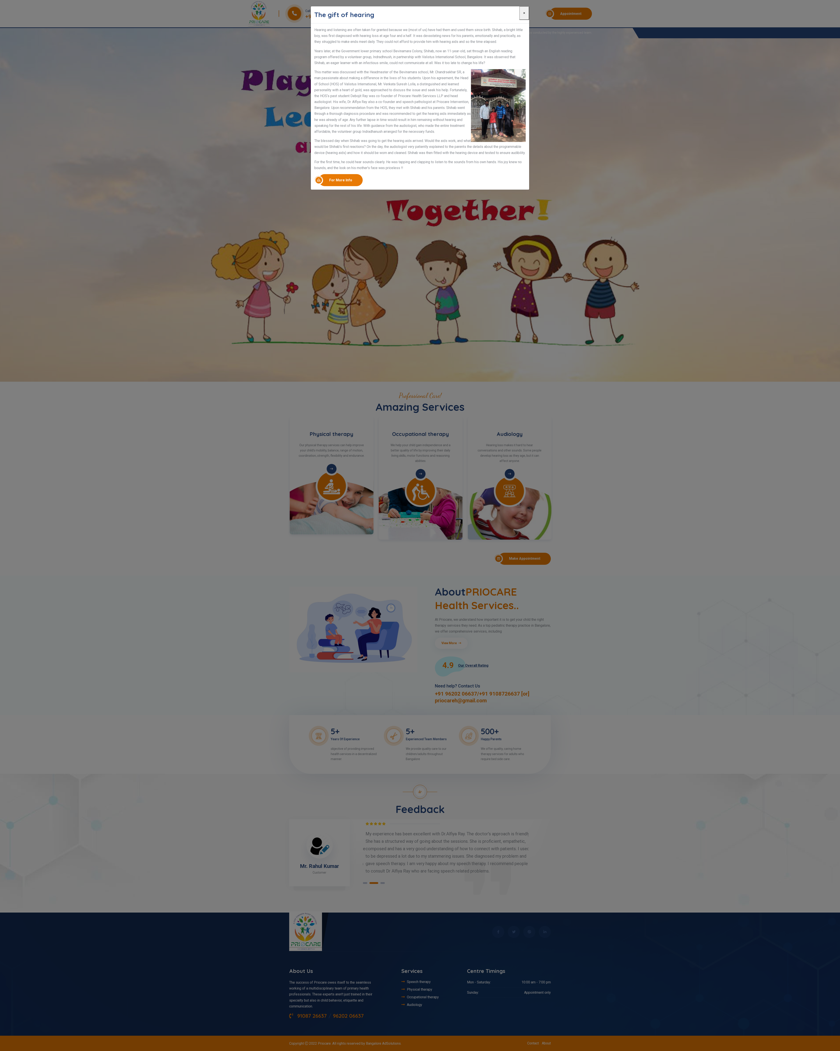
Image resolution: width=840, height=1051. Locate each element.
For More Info (340, 180)
